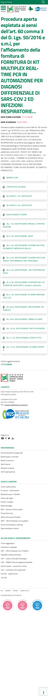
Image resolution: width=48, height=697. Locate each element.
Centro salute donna (8, 486)
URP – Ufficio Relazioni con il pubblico (14, 520)
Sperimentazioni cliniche (10, 528)
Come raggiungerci (8, 543)
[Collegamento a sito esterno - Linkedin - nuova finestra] (13, 438)
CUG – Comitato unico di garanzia (13, 569)
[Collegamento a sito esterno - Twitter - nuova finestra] (9, 438)
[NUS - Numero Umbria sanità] (40, 9)
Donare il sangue (7, 501)
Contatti (8, 590)
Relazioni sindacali (7, 468)
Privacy (15, 590)
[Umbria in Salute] (31, 9)
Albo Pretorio (5, 464)
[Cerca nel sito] (43, 2)
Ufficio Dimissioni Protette (10, 517)
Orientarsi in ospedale (9, 547)
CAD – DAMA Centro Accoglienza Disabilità (16, 562)
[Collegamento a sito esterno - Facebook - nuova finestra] (6, 438)
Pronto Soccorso (7, 513)
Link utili (4, 577)
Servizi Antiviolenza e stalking (12, 524)
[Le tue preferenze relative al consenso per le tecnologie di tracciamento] (43, 692)
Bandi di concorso (7, 460)
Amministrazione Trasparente (12, 452)
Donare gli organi (7, 498)
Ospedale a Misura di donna (11, 554)
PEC (2, 590)
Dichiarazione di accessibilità (11, 595)
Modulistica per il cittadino (10, 494)
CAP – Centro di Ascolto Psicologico (14, 558)
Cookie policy (24, 590)
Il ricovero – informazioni (10, 490)
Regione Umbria (6, 2)
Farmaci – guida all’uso (9, 573)
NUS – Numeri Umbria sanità (11, 509)
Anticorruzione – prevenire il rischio (14, 566)
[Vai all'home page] (16, 8)
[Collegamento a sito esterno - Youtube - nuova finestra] (3, 438)
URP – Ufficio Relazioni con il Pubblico (15, 550)
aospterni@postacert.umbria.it (16, 404)
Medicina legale (6, 505)
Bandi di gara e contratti (9, 456)
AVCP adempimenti (8, 471)
